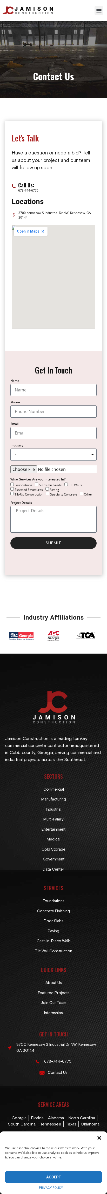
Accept (53, 1177)
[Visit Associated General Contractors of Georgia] (53, 635)
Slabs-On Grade (50, 485)
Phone (15, 402)
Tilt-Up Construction (29, 494)
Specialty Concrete (63, 494)
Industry (16, 445)
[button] (99, 1138)
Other (88, 494)
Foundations (23, 485)
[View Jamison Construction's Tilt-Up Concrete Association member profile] (86, 635)
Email (14, 424)
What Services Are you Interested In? (37, 479)
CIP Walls (75, 485)
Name (14, 381)
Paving (54, 489)
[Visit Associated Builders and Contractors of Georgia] (21, 635)
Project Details (21, 503)
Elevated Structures (29, 489)
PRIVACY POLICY (51, 1188)
